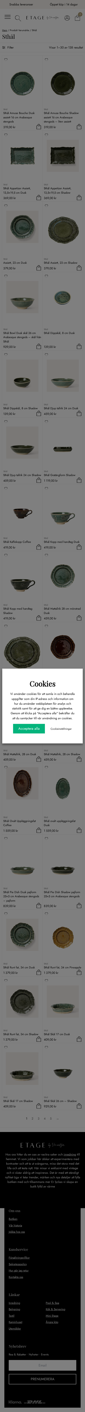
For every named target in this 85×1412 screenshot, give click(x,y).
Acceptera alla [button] (29, 728)
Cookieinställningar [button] (61, 729)
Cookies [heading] (43, 683)
